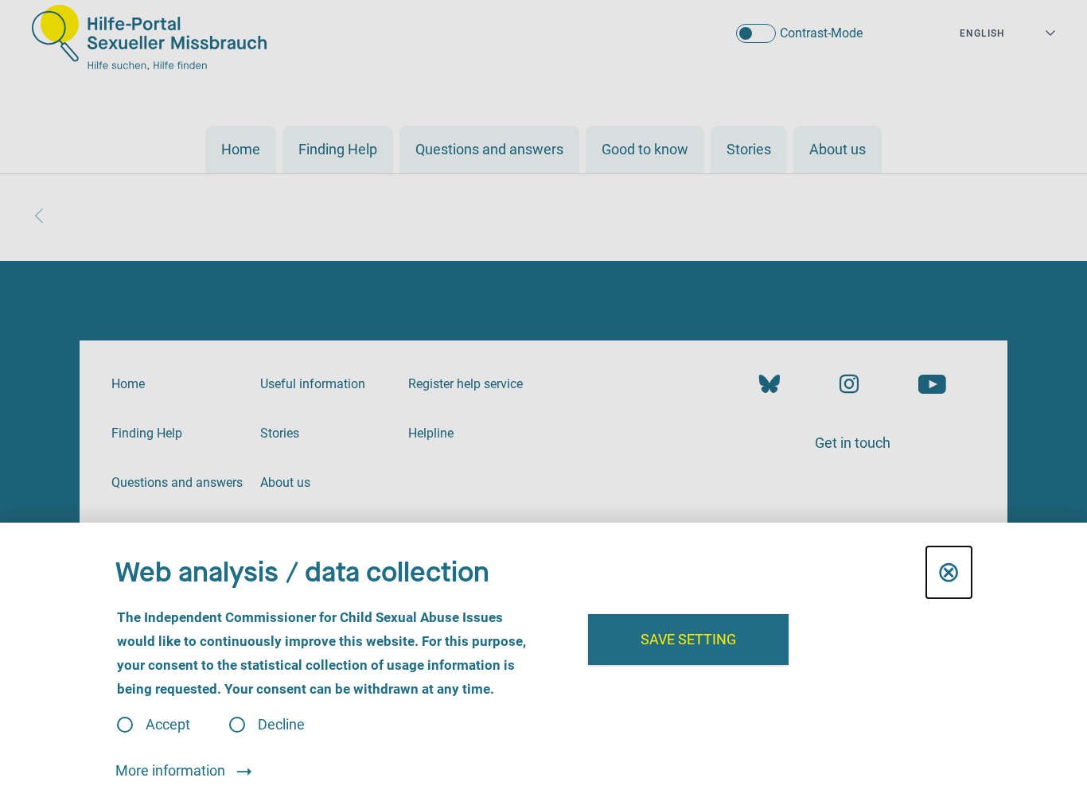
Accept (168, 725)
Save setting (688, 639)
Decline (281, 725)
